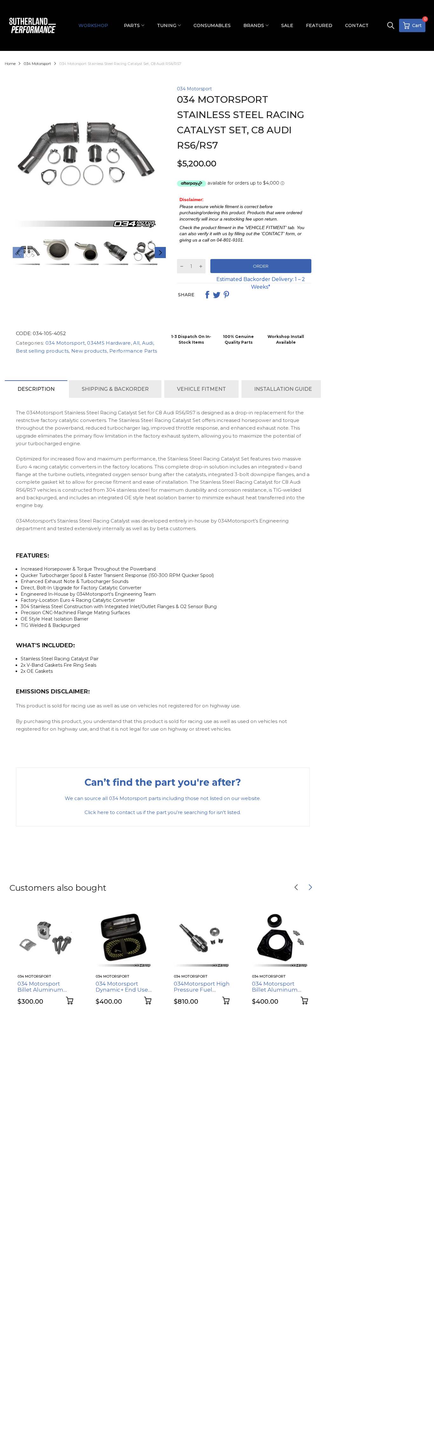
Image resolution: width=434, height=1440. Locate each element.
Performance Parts (132, 351)
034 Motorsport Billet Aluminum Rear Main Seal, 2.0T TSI (279, 992)
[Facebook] (207, 295)
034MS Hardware (108, 343)
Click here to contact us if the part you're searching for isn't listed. (163, 812)
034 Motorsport (194, 89)
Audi (146, 343)
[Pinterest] (226, 295)
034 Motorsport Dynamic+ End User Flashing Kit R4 (123, 989)
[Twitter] (216, 295)
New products (88, 351)
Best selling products (42, 351)
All (135, 343)
